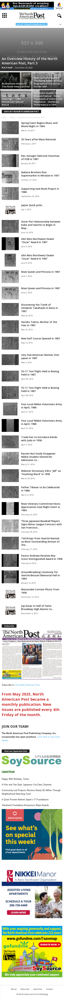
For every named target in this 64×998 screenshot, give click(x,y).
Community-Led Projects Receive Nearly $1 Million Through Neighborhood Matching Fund (31, 792)
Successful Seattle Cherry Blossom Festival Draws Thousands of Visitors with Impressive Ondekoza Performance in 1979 (48, 98)
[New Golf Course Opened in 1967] (10, 343)
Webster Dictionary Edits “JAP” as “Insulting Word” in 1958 (41, 472)
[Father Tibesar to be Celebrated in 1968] (10, 492)
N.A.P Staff (7, 67)
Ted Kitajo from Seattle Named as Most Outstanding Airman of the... (40, 541)
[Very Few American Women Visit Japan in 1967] (10, 359)
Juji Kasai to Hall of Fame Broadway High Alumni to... (37, 607)
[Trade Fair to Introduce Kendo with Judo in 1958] (10, 441)
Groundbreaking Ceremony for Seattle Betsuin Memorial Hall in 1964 (40, 575)
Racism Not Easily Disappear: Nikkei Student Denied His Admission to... (38, 457)
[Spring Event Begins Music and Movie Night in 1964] (10, 127)
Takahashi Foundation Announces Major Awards (25, 805)
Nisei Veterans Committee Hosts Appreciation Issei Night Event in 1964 (40, 507)
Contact (49, 989)
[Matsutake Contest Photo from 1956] (10, 594)
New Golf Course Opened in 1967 (40, 338)
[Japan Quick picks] (10, 210)
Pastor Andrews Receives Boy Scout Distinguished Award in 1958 (41, 557)
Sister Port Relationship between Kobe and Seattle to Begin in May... (40, 225)
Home (4, 117)
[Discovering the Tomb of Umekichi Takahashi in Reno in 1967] (10, 309)
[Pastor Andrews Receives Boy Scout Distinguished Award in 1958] (10, 560)
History (12, 117)
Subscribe (25, 989)
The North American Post (27, 685)
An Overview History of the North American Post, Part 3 (30, 60)
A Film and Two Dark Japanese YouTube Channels (27, 784)
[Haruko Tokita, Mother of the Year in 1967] (10, 326)
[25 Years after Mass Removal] (10, 144)
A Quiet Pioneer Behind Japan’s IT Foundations (25, 799)
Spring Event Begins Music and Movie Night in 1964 (39, 124)
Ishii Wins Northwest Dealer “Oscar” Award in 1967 (37, 240)
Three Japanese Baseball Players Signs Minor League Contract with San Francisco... (41, 524)
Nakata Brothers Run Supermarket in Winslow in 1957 (40, 174)
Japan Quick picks (31, 205)
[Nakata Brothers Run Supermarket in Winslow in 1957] (10, 177)
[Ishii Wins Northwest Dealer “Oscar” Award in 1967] (10, 243)
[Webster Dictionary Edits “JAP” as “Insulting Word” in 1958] (10, 475)
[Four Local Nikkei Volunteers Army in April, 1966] (10, 409)
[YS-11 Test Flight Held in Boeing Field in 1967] (10, 376)
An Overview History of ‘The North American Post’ (16, 85)
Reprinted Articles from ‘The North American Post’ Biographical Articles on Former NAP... (48, 82)
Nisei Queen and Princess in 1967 (40, 271)
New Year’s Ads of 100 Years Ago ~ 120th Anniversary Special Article (13, 100)
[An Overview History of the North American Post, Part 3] (32, 49)
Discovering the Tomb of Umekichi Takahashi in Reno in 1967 (39, 308)
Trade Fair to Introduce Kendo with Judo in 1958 (39, 438)
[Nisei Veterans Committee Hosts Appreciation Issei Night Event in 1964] (10, 508)
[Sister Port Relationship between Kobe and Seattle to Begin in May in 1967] (10, 226)
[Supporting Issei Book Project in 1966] (10, 193)
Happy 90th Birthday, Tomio (15, 779)
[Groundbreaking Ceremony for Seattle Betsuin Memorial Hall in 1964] (10, 576)
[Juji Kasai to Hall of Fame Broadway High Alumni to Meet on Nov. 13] (10, 610)
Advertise (37, 989)
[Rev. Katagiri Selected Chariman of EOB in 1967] (10, 160)
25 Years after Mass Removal (38, 139)
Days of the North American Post (32, 24)
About (14, 989)
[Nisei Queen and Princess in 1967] (10, 276)
